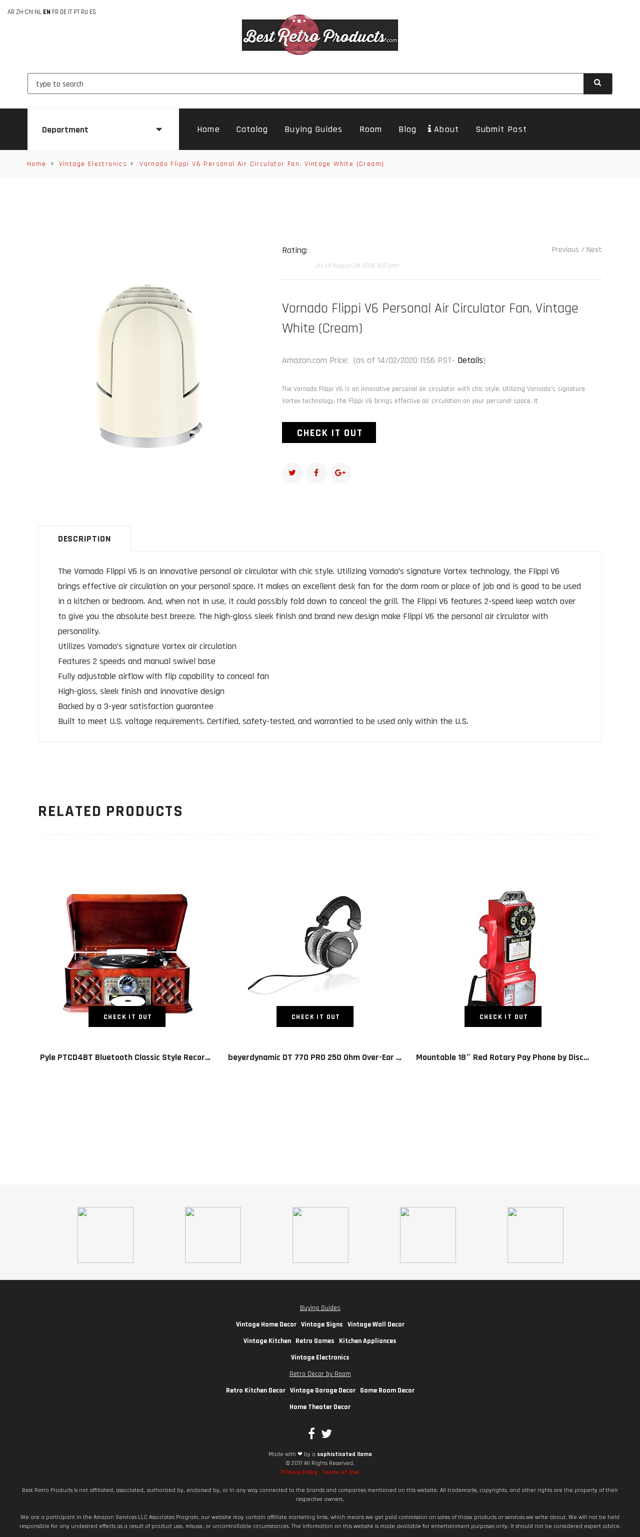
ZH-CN (24, 12)
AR (11, 12)
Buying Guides (313, 129)
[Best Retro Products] (320, 34)
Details (470, 360)
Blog (407, 129)
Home (208, 129)
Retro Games (315, 1341)
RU (84, 12)
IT (70, 12)
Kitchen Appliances (367, 1341)
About (446, 129)
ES (93, 12)
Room (371, 129)
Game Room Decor (387, 1390)
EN (46, 12)
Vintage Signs (322, 1324)
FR (55, 12)
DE (63, 12)
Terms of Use (340, 1472)
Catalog (252, 129)
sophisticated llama (344, 1454)
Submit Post (501, 129)
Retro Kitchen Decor (256, 1390)
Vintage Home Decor (266, 1324)
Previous (565, 249)
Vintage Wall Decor (376, 1324)
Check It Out (330, 433)
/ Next (592, 249)
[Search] (598, 83)
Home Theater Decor (320, 1407)
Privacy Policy (299, 1472)
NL (38, 12)
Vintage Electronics (93, 164)
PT (77, 12)
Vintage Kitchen (267, 1341)
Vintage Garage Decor (323, 1390)
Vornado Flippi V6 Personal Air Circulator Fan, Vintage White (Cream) (262, 164)
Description (84, 538)
